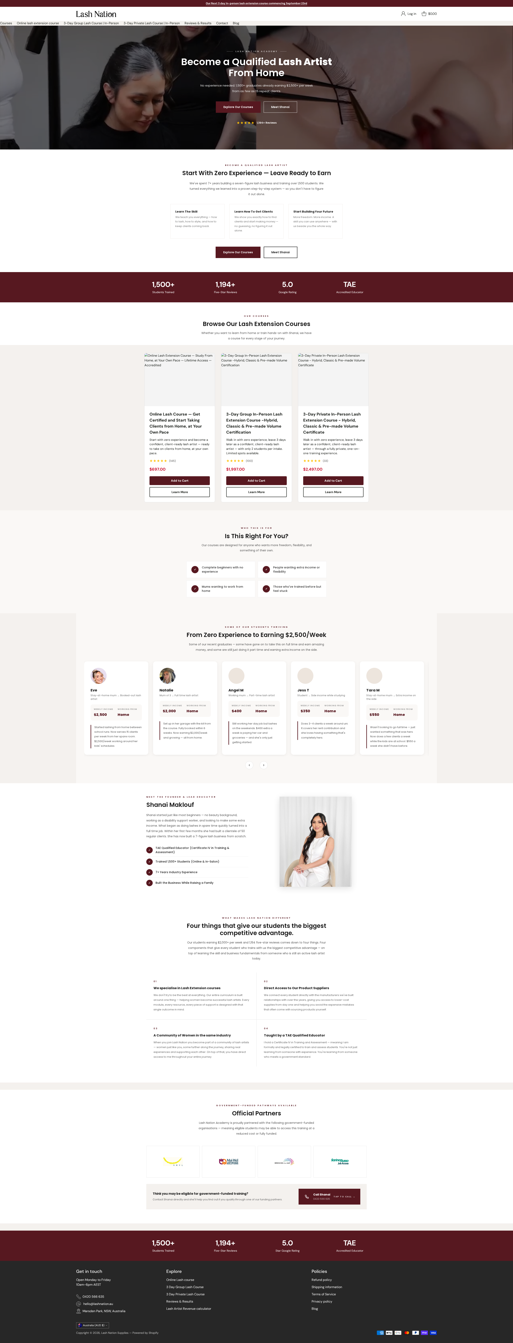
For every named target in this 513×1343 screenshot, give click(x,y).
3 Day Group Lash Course (185, 1287)
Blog (236, 23)
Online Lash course (180, 1280)
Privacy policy (322, 1301)
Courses (6, 23)
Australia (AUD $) (93, 1325)
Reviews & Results (198, 23)
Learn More (180, 492)
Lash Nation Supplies (114, 1333)
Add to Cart (180, 481)
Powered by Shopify (145, 1333)
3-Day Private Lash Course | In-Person (152, 23)
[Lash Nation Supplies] (96, 14)
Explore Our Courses (238, 107)
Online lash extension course (38, 23)
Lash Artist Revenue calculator (188, 1309)
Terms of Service (324, 1294)
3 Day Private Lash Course (185, 1294)
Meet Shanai (280, 107)
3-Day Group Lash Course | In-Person (91, 23)
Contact (222, 23)
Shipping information (327, 1287)
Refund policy (322, 1280)
